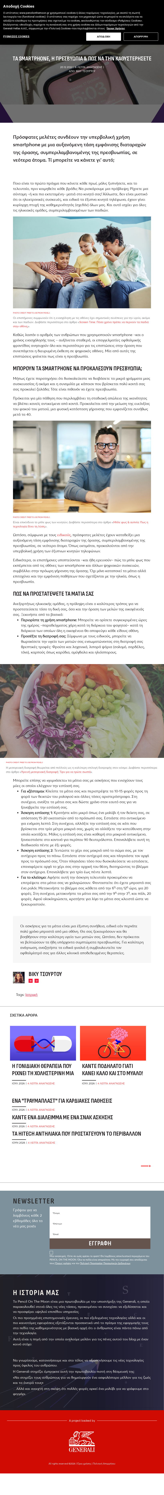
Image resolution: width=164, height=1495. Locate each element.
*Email (55, 1234)
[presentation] (146, 1166)
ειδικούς (64, 535)
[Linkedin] (31, 981)
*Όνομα (56, 1213)
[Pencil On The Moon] (82, 1441)
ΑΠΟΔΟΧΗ (103, 36)
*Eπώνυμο (57, 1223)
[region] (82, 22)
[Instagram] (37, 981)
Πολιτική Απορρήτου (104, 1463)
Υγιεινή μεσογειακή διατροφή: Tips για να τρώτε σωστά (56, 772)
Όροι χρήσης (84, 1463)
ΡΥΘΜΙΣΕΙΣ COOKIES (16, 36)
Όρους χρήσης (63, 1263)
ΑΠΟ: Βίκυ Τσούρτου (82, 71)
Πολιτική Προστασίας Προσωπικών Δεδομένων (105, 1263)
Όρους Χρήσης (116, 28)
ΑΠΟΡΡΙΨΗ (141, 36)
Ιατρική (31, 994)
